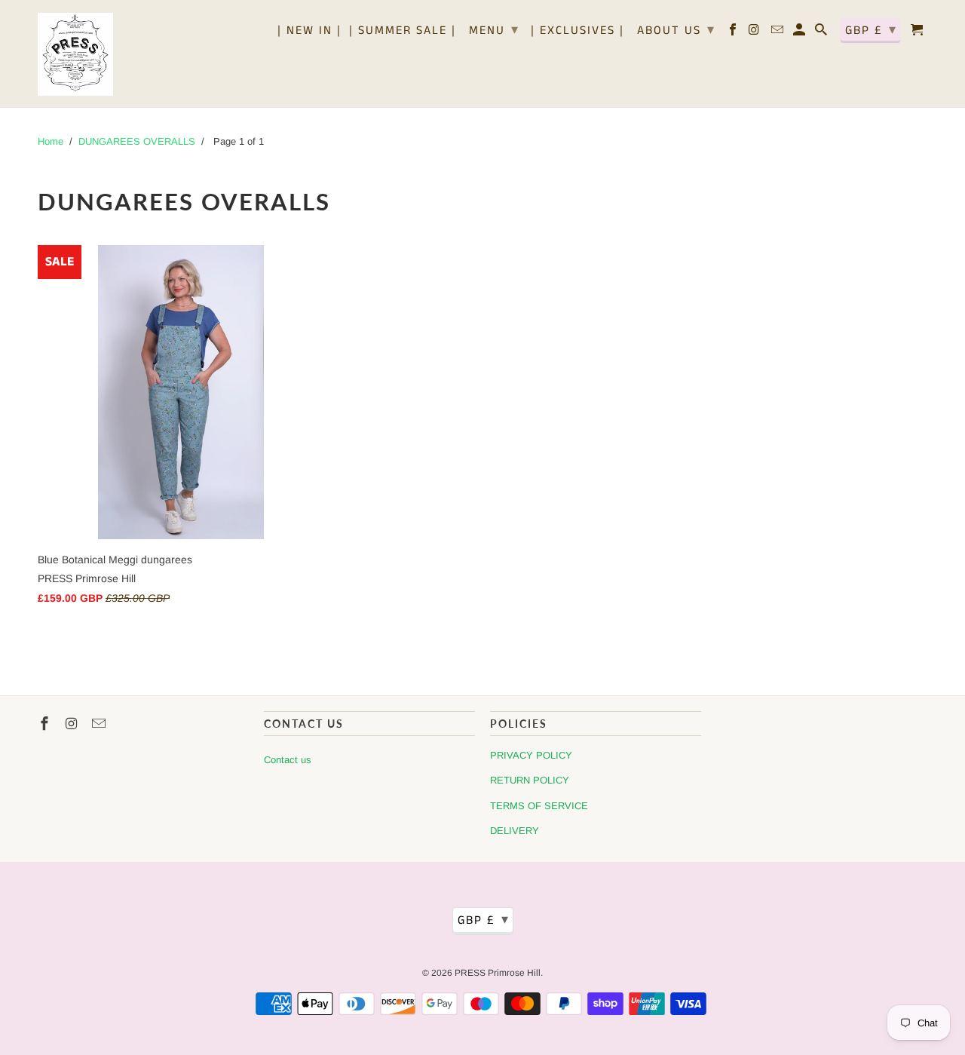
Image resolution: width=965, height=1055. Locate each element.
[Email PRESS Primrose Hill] (778, 33)
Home (50, 141)
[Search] (822, 33)
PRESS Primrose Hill (498, 973)
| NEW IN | (309, 31)
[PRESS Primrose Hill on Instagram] (756, 33)
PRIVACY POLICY (531, 755)
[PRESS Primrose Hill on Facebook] (734, 33)
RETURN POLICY (529, 780)
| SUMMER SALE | (402, 31)
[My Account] (800, 33)
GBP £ (871, 30)
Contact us (287, 759)
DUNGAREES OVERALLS (136, 141)
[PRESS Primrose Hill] (75, 53)
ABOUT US (676, 30)
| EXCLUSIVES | (577, 31)
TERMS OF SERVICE (539, 805)
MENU (494, 30)
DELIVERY (514, 830)
